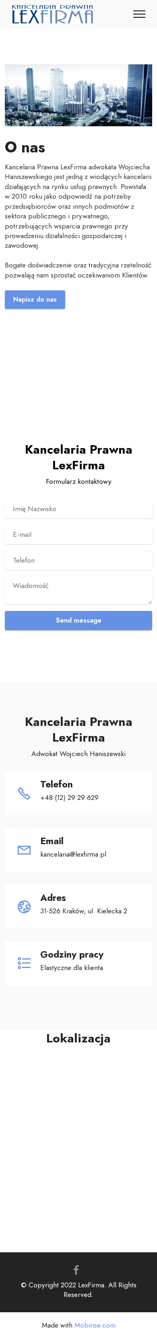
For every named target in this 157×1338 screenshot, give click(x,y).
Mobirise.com (95, 1325)
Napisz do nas (35, 299)
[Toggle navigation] (139, 14)
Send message (78, 620)
